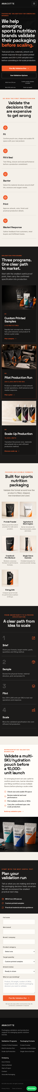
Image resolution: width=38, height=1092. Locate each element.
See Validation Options (19, 75)
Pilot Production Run (8, 1048)
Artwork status (8, 967)
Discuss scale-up (11, 451)
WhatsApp (31, 1088)
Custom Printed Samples (10, 1045)
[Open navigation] (34, 3)
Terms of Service (17, 1088)
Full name (6, 917)
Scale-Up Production (8, 1051)
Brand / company (9, 937)
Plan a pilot (8, 395)
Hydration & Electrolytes (28, 1048)
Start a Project (6, 1068)
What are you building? (11, 977)
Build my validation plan (12, 811)
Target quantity (8, 957)
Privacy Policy (6, 1088)
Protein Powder (25, 1045)
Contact (4, 1071)
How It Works (6, 1062)
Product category (9, 947)
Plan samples (9, 338)
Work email (7, 927)
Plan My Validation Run (17, 68)
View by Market (7, 1065)
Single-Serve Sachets (27, 1051)
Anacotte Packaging (8, 1074)
